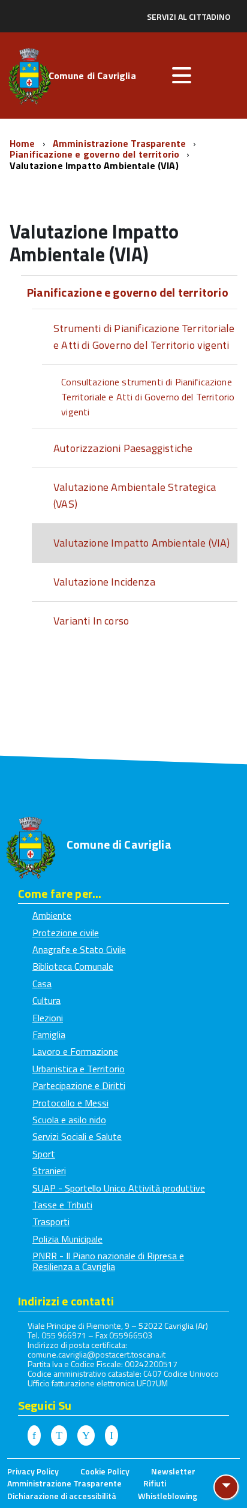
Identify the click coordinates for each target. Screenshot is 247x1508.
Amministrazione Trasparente (120, 143)
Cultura (46, 1000)
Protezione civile (65, 932)
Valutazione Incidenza (104, 582)
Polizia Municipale (67, 1239)
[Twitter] (59, 1435)
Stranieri (49, 1170)
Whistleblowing (167, 1495)
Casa (42, 983)
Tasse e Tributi (62, 1205)
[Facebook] (34, 1435)
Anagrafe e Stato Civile (79, 949)
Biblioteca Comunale (72, 966)
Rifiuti (154, 1483)
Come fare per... (59, 893)
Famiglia (48, 1034)
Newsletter (173, 1471)
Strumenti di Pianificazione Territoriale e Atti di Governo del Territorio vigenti (143, 336)
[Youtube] (86, 1435)
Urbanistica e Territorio (78, 1068)
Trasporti (51, 1221)
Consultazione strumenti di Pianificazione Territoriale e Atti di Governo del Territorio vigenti (147, 397)
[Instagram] (111, 1435)
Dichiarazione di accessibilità (61, 1495)
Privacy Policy (33, 1471)
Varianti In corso (91, 621)
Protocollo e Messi (70, 1103)
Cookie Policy (104, 1471)
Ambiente (51, 915)
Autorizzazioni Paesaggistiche (122, 448)
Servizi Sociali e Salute (77, 1136)
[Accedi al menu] (181, 75)
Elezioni (47, 1018)
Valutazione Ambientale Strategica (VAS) (134, 495)
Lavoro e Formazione (75, 1051)
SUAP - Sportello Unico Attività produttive (118, 1188)
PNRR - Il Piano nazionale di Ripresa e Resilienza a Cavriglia (108, 1261)
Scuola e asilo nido (69, 1119)
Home (24, 143)
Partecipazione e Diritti (78, 1085)
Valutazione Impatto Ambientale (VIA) (94, 165)
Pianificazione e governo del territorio (96, 154)
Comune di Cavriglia (92, 77)
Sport (43, 1154)
